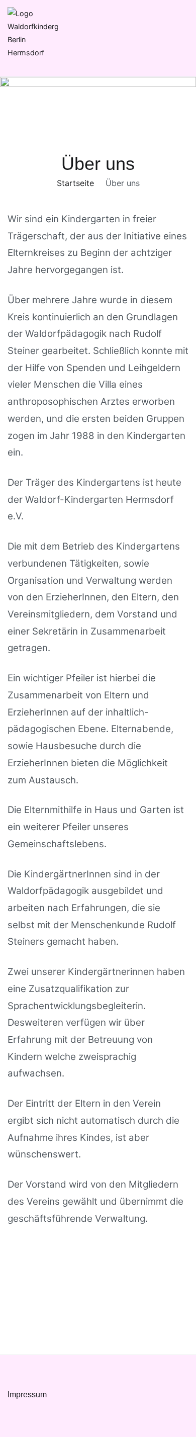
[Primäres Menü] (178, 38)
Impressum (27, 1394)
